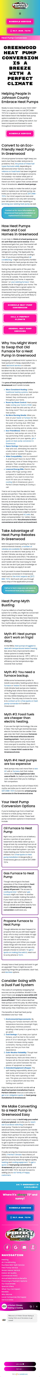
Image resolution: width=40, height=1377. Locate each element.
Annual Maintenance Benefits (14, 1278)
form (21, 955)
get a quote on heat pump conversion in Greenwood (21, 441)
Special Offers (8, 1286)
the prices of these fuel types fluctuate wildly (18, 165)
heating (5, 1162)
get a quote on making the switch (18, 951)
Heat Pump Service (10, 1267)
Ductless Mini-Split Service (13, 1265)
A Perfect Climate (14, 1154)
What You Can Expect (11, 1289)
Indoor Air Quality (9, 1273)
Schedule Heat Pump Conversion (20, 306)
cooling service (10, 892)
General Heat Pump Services (20, 330)
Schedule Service (20, 22)
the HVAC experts (20, 576)
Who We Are (7, 1294)
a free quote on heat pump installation (18, 855)
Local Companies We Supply (14, 1297)
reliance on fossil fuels (11, 171)
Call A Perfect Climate (20, 318)
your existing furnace (20, 282)
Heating (5, 1259)
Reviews (5, 1292)
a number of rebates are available (17, 547)
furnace (27, 418)
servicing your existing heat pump (16, 204)
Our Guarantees (8, 1283)
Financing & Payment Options (14, 1281)
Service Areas (7, 1300)
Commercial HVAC (10, 1275)
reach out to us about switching (18, 1123)
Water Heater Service (11, 1270)
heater (19, 418)
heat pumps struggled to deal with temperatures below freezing (20, 647)
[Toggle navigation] (20, 13)
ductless (8, 972)
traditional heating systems (17, 392)
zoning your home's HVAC (21, 405)
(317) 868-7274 (8, 791)
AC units (26, 514)
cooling (9, 482)
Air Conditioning (9, 1262)
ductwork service (13, 365)
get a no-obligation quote (12, 1095)
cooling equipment (20, 1162)
